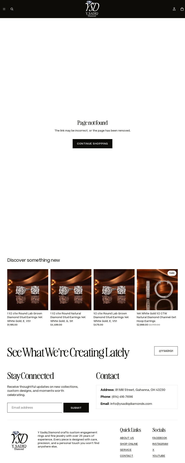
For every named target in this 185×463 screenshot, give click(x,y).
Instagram (160, 444)
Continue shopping (92, 144)
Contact (126, 456)
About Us (127, 438)
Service (126, 450)
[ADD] (42, 304)
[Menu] (4, 9)
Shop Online (129, 444)
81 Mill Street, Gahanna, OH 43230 (140, 390)
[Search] (12, 9)
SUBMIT (76, 408)
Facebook (159, 438)
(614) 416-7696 (122, 397)
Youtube (158, 456)
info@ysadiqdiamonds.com (131, 404)
